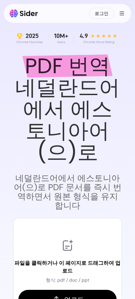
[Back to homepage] (23, 13)
